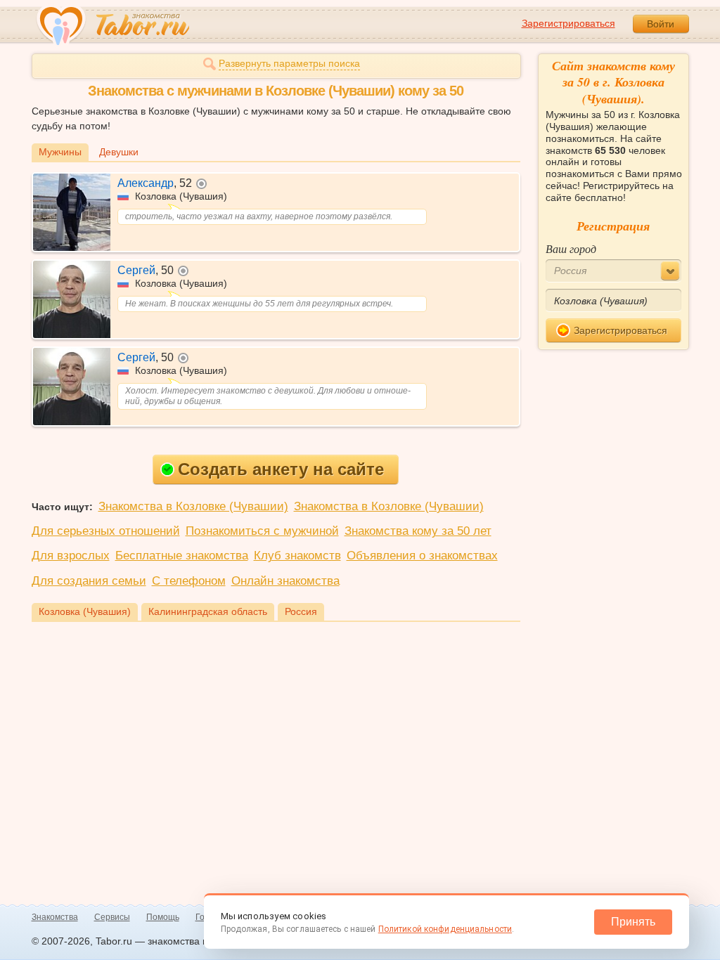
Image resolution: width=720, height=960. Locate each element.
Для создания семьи (89, 581)
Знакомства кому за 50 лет (418, 531)
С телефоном (189, 581)
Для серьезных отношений (106, 531)
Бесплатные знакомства (181, 555)
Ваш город (571, 248)
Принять (633, 922)
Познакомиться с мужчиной (262, 531)
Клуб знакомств (297, 555)
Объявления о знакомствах (422, 555)
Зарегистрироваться (568, 23)
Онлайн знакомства (285, 581)
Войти (660, 24)
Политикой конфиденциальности (445, 929)
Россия (301, 611)
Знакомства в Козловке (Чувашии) (193, 506)
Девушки (119, 151)
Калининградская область (207, 611)
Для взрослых (71, 555)
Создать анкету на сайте (281, 469)
